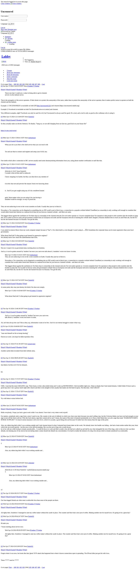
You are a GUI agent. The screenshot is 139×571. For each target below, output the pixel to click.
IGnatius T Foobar (33, 86)
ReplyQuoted (11, 89)
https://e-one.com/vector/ (9, 130)
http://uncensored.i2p (43, 106)
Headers (19, 89)
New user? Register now (9, 29)
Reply (3, 89)
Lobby (6, 56)
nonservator (31, 344)
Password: (4, 20)
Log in (3, 27)
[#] (2, 86)
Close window (6, 3)
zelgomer (31, 463)
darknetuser (32, 138)
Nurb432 (31, 117)
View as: (27, 62)
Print (25, 89)
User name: (4, 16)
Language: (4, 24)
